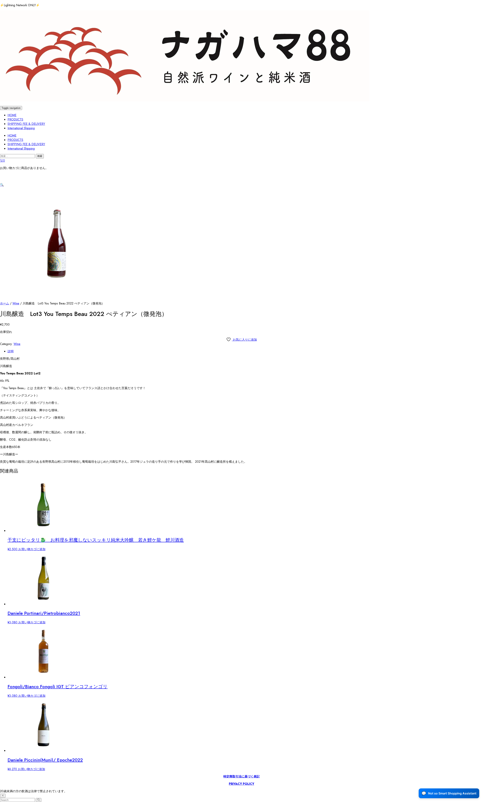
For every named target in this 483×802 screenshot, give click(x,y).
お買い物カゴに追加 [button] (31, 549)
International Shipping (21, 128)
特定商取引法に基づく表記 (241, 776)
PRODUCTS (15, 119)
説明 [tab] (11, 351)
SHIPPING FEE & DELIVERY (26, 124)
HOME (12, 115)
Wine (15, 303)
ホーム (4, 303)
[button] (2, 185)
